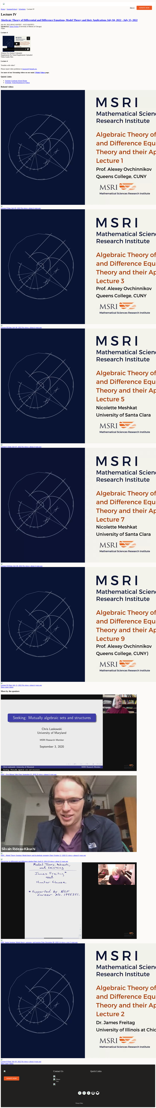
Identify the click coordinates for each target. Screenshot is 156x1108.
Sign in (132, 8)
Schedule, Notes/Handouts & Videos (17, 83)
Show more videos (7, 687)
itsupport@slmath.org (29, 69)
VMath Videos (40, 72)
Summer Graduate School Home (16, 81)
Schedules (22, 9)
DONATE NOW (144, 8)
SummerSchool (12, 9)
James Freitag (14, 26)
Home (3, 9)
